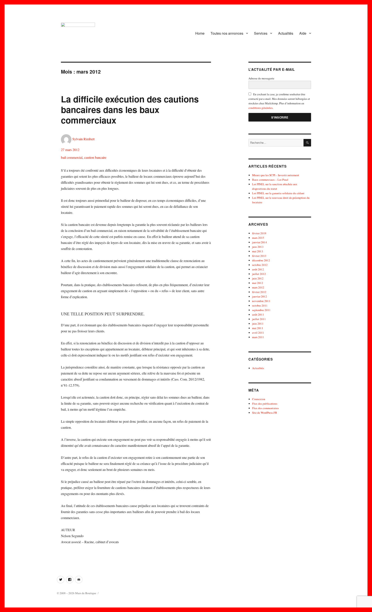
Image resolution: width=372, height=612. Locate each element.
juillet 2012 (259, 274)
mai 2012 (257, 283)
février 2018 (259, 233)
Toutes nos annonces (227, 33)
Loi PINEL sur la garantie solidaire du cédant (278, 193)
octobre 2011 (260, 305)
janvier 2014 (259, 242)
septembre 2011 (261, 310)
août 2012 (258, 269)
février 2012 (259, 292)
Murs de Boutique (85, 593)
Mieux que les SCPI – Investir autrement (275, 175)
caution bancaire (95, 157)
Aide (302, 33)
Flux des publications (264, 403)
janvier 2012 (259, 296)
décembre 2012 (261, 260)
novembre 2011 (261, 301)
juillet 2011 (259, 319)
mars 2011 (258, 337)
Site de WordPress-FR (264, 413)
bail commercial (71, 157)
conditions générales (260, 108)
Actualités (285, 33)
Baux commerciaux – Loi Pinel (270, 180)
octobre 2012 (260, 265)
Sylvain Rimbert (83, 139)
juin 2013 (258, 247)
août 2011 (258, 314)
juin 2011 (258, 323)
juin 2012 (258, 278)
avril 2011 (258, 333)
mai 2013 (257, 251)
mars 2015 (258, 238)
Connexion (258, 399)
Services (260, 33)
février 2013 (259, 256)
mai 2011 (257, 328)
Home (200, 33)
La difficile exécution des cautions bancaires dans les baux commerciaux (130, 109)
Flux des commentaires (265, 408)
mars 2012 (258, 287)
